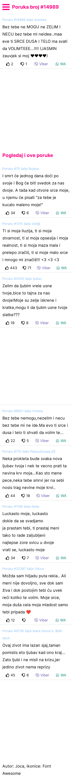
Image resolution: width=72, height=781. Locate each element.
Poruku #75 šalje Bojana (20, 169)
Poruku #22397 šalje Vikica (23, 569)
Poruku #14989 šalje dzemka (24, 20)
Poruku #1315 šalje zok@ (21, 224)
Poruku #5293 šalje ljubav (22, 279)
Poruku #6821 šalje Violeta (22, 411)
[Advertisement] (36, 107)
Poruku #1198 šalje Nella (20, 506)
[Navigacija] (6, 6)
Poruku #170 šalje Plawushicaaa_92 (29, 451)
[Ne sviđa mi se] (24, 620)
